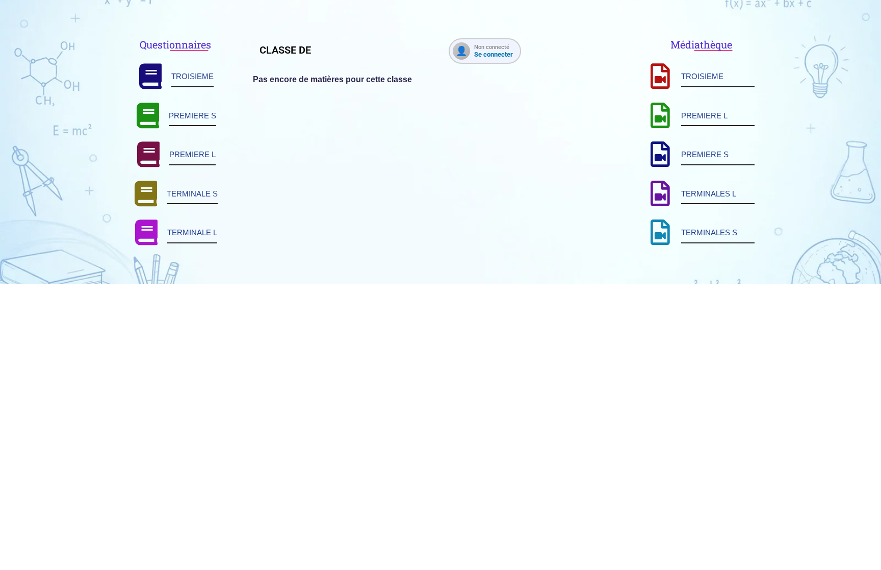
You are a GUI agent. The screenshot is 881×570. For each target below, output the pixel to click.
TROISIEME (192, 76)
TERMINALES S (709, 232)
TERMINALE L (192, 232)
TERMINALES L (708, 193)
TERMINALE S (192, 193)
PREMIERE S (192, 115)
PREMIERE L (192, 154)
